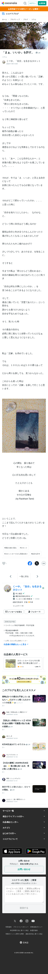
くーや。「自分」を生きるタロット (27, 588)
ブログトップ (15, 19)
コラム (33, 19)
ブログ (25, 19)
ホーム (4, 19)
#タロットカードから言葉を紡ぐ (16, 554)
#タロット (23, 547)
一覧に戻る (24, 576)
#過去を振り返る (10, 547)
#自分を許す (35, 554)
